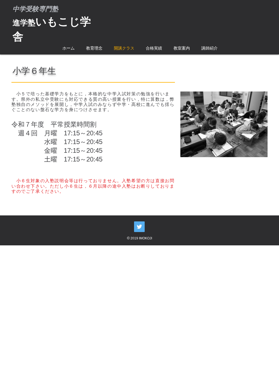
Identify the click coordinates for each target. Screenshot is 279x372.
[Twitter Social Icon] (139, 226)
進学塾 (24, 23)
